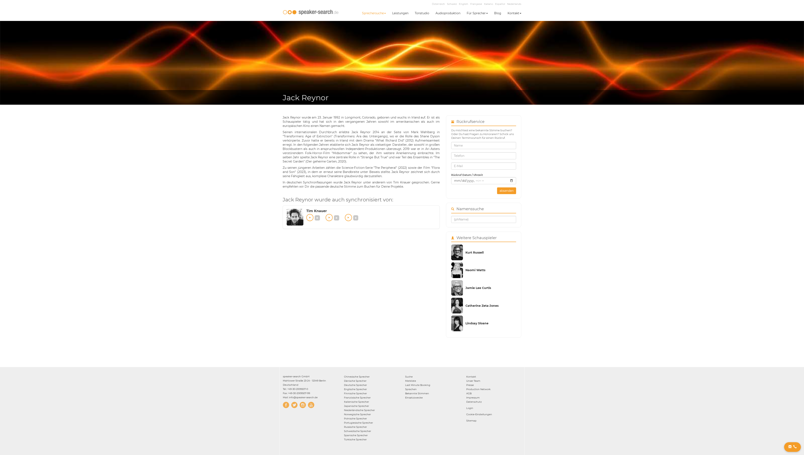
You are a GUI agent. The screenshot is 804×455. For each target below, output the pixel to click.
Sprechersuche (373, 13)
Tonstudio (422, 13)
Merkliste (410, 380)
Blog (497, 13)
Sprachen (411, 389)
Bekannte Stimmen (417, 393)
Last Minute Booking (417, 385)
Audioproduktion (448, 13)
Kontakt (513, 13)
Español (500, 4)
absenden (507, 191)
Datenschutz (474, 401)
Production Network (478, 389)
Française (476, 4)
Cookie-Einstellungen (479, 414)
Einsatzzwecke (414, 397)
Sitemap (471, 420)
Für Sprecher (476, 13)
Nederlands (514, 4)
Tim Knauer (316, 211)
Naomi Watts (475, 270)
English (463, 4)
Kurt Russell (474, 252)
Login (469, 408)
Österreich (438, 4)
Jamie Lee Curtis (478, 288)
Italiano (488, 4)
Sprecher (357, 376)
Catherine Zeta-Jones (482, 306)
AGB (469, 393)
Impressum (473, 397)
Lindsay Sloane (476, 323)
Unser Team (473, 380)
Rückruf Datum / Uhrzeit (467, 175)
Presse (470, 385)
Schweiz (452, 4)
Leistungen (400, 13)
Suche (409, 376)
